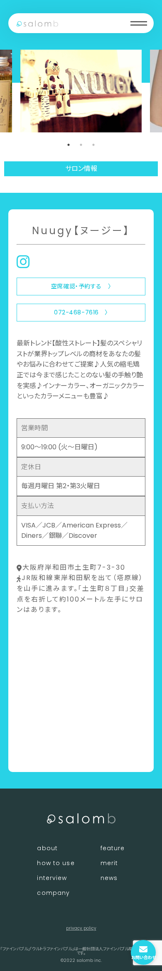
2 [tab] (81, 145)
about (47, 848)
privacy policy (81, 928)
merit (109, 863)
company (53, 893)
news (109, 878)
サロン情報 (81, 168)
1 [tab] (68, 145)
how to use (55, 863)
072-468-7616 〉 (81, 312)
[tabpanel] (81, 91)
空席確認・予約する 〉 (81, 286)
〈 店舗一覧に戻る (44, 752)
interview (52, 878)
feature (113, 848)
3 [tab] (93, 145)
